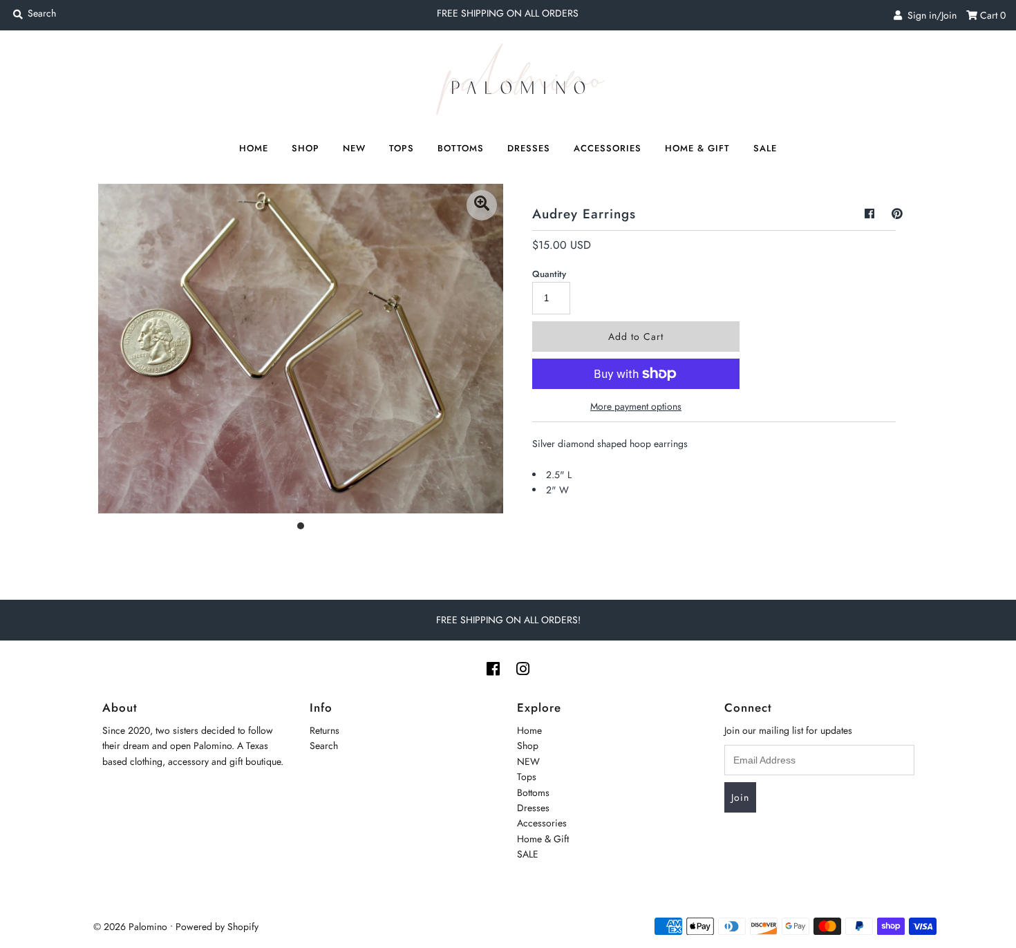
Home (253, 148)
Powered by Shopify (217, 926)
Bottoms (461, 148)
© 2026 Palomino (130, 926)
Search (324, 745)
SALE (765, 148)
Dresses (528, 148)
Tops (401, 148)
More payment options (635, 406)
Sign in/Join (929, 15)
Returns (324, 730)
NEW (354, 148)
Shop (305, 148)
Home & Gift (697, 148)
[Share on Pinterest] (897, 214)
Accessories (607, 148)
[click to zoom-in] (482, 205)
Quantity (549, 274)
